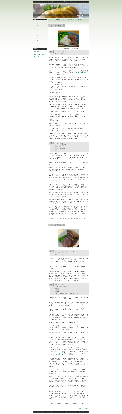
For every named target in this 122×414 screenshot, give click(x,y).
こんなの (64, 332)
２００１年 (36, 40)
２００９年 (36, 27)
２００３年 (36, 37)
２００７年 (36, 30)
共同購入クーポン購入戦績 (39, 52)
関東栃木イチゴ (61, 74)
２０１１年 (36, 23)
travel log (45, 1)
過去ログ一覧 (36, 56)
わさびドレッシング (64, 354)
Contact (70, 1)
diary (40, 1)
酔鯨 (60, 391)
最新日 (83, 408)
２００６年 (36, 32)
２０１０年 (36, 25)
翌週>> (86, 408)
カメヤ (55, 354)
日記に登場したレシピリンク (40, 54)
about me (64, 1)
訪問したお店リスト (38, 51)
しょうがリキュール (74, 386)
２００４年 (36, 35)
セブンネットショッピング (62, 371)
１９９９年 (36, 43)
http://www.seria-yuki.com (65, 412)
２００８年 (36, 28)
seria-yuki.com (82, 15)
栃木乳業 (80, 72)
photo (59, 1)
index (36, 1)
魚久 (51, 385)
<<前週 (79, 408)
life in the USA (52, 1)
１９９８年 (36, 45)
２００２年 (36, 38)
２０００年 (36, 42)
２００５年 (36, 33)
